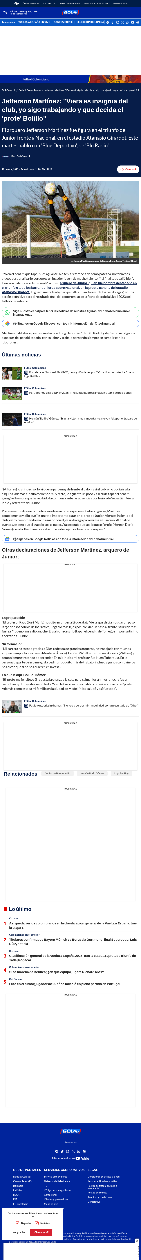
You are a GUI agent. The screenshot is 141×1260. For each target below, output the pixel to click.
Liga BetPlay (121, 773)
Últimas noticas (31, 3)
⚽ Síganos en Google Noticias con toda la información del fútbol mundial (63, 539)
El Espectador (20, 1204)
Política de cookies (97, 1192)
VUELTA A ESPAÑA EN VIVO (34, 22)
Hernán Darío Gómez (92, 773)
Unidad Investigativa (69, 3)
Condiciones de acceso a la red (104, 1177)
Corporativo (94, 1202)
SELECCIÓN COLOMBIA (90, 22)
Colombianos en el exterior (24, 934)
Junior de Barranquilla (57, 773)
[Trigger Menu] (5, 13)
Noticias (45, 1223)
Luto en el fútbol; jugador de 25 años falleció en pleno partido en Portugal (64, 984)
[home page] (16, 3)
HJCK (16, 1195)
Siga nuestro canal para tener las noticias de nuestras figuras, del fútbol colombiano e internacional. (71, 312)
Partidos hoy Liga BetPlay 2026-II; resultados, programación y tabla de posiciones (80, 392)
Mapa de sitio (51, 1204)
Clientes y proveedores (56, 1199)
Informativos (120, 3)
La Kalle (17, 1190)
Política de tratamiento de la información (102, 1186)
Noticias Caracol (21, 1177)
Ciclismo (14, 918)
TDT (46, 1185)
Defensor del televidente (57, 1181)
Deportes (26, 1223)
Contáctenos (50, 1195)
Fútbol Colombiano (30, 90)
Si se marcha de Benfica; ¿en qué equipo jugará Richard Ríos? (56, 972)
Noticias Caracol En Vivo (96, 3)
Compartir (131, 169)
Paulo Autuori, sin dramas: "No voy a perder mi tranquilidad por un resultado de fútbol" (83, 705)
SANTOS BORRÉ (63, 22)
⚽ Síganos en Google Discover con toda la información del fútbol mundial (64, 323)
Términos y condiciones (100, 1197)
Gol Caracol (49, 3)
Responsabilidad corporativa (102, 1181)
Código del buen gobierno (57, 1190)
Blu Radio (18, 1185)
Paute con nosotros (54, 1208)
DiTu (15, 1199)
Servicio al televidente (55, 1177)
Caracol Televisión (22, 1181)
